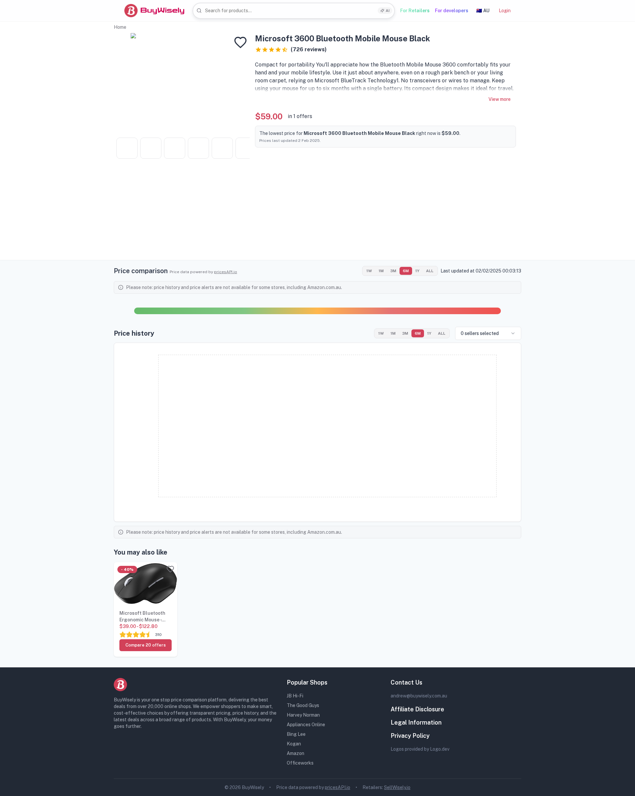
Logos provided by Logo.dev (420, 749)
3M (393, 271)
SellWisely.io (397, 787)
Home (120, 27)
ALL (430, 271)
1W (369, 271)
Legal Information (416, 722)
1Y (417, 271)
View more (499, 99)
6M (406, 271)
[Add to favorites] (240, 42)
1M (381, 271)
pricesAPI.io (225, 272)
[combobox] (293, 11)
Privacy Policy (410, 735)
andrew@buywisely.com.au (419, 695)
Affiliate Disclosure (417, 709)
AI (388, 10)
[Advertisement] (317, 213)
